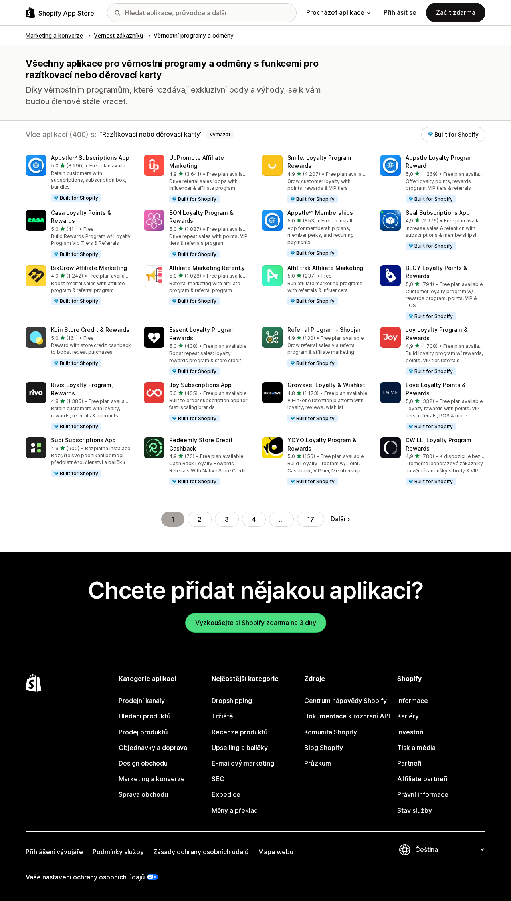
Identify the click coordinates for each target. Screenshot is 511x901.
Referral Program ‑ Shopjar (323, 329)
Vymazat (220, 134)
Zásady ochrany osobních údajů (201, 852)
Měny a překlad (235, 810)
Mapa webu (275, 852)
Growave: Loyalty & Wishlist (326, 384)
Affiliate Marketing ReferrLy (207, 267)
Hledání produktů (145, 716)
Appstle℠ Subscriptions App (90, 157)
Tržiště (222, 716)
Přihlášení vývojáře (54, 852)
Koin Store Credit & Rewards (90, 329)
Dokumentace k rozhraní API (347, 716)
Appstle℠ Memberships (320, 212)
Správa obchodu (143, 794)
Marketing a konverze (152, 779)
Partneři (409, 763)
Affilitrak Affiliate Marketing (325, 267)
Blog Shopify (323, 748)
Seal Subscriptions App (438, 212)
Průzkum (317, 763)
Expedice (226, 794)
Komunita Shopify (330, 732)
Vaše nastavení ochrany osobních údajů (85, 877)
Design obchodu (143, 763)
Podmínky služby (118, 852)
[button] (78, 178)
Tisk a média (416, 748)
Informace (412, 701)
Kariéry (408, 716)
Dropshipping (232, 701)
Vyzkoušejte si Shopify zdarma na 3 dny (255, 623)
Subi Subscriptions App (83, 440)
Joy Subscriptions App (200, 384)
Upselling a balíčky (240, 748)
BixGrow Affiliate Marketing (89, 267)
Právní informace (422, 794)
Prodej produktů (143, 732)
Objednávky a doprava (153, 748)
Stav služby (414, 810)
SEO (218, 779)
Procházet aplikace (335, 12)
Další (338, 519)
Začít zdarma (455, 12)
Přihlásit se (400, 12)
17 (310, 519)
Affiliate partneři (422, 779)
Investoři (410, 732)
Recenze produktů (240, 732)
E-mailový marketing (243, 763)
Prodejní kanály (142, 701)
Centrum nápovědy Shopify (345, 701)
